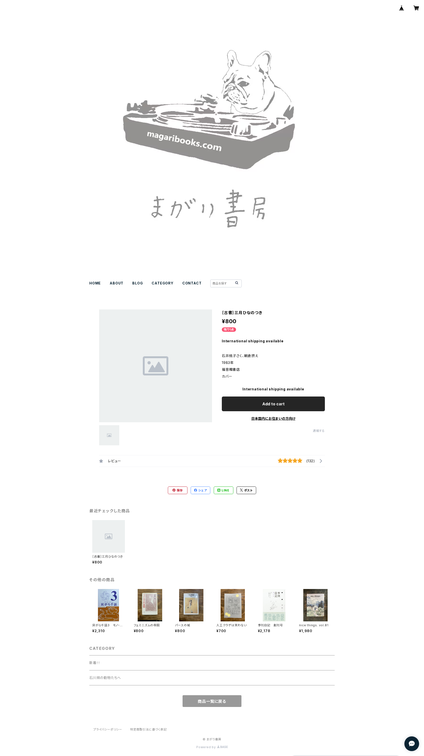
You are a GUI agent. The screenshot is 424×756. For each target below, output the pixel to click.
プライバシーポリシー (107, 729)
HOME (95, 283)
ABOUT (116, 283)
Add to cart (273, 403)
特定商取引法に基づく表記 (148, 729)
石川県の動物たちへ (105, 678)
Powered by (206, 747)
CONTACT (192, 283)
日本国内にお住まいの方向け (273, 418)
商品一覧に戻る (212, 701)
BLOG (137, 283)
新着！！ (94, 663)
